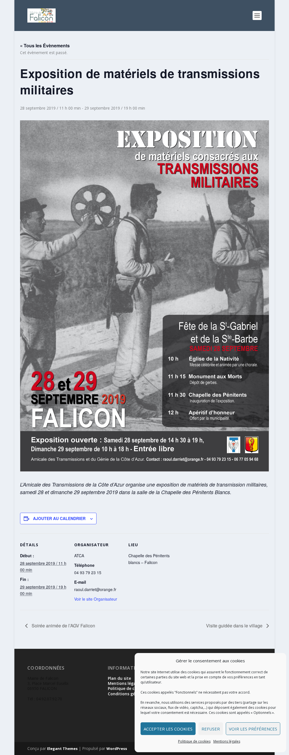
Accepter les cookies (168, 729)
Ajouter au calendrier (59, 518)
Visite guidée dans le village (235, 625)
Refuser (211, 729)
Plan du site (119, 678)
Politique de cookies (194, 741)
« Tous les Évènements (45, 45)
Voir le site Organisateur (95, 599)
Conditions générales (129, 693)
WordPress (116, 748)
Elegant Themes (62, 748)
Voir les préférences (253, 729)
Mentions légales (226, 741)
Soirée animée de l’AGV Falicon (62, 625)
